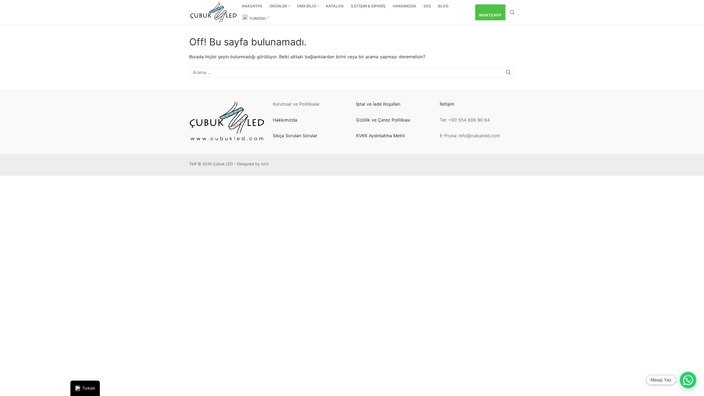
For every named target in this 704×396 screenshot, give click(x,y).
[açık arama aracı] (512, 12)
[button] (688, 380)
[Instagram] (394, 165)
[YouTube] (428, 165)
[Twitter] (419, 165)
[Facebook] (377, 165)
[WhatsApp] (360, 165)
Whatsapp (490, 15)
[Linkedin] (411, 165)
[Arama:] (352, 72)
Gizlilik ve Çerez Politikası (383, 120)
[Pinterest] (385, 165)
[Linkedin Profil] (402, 165)
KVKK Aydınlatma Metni (380, 135)
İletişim (447, 104)
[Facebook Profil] (369, 165)
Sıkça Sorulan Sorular (295, 135)
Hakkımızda (285, 120)
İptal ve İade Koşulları (378, 104)
